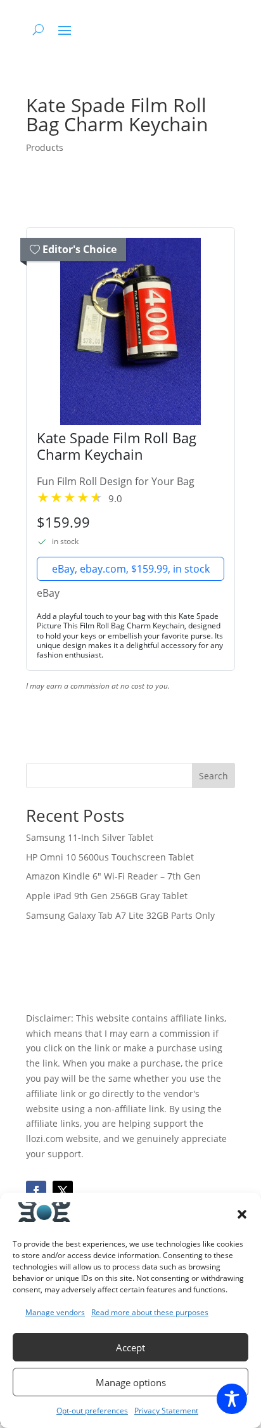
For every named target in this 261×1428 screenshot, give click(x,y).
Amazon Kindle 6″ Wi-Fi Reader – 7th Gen (113, 876)
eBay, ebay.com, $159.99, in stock (131, 569)
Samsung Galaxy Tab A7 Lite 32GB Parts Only (120, 915)
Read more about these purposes (149, 1312)
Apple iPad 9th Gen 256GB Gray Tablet (107, 896)
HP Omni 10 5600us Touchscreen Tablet (110, 857)
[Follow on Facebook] (36, 1191)
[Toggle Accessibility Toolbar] (231, 1398)
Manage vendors (55, 1312)
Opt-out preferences (92, 1410)
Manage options (131, 1382)
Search (213, 776)
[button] (242, 1214)
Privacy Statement (166, 1410)
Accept (130, 1347)
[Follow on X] (63, 1191)
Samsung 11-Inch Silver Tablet (89, 837)
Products (44, 147)
